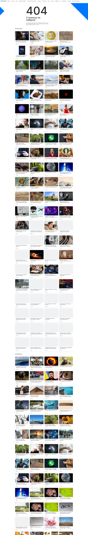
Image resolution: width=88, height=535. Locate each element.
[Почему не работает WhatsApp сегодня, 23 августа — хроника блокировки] (51, 140)
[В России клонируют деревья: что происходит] (37, 155)
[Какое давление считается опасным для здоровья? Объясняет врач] (22, 480)
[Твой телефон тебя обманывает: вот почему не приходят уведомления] (51, 228)
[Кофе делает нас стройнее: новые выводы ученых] (22, 125)
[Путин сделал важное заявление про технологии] (66, 344)
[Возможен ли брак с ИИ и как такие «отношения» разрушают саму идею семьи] (51, 242)
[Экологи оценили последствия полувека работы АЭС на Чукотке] (51, 67)
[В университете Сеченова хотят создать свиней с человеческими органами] (37, 228)
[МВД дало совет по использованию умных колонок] (66, 257)
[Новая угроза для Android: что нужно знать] (66, 271)
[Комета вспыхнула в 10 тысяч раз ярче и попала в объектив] (66, 373)
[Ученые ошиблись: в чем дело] (51, 169)
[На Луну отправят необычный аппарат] (22, 242)
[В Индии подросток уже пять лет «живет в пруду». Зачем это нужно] (37, 465)
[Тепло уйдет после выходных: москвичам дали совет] (66, 315)
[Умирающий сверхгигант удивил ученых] (37, 480)
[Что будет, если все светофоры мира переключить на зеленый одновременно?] (22, 286)
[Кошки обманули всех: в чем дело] (66, 82)
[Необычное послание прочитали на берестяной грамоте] (66, 465)
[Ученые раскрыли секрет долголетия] (37, 52)
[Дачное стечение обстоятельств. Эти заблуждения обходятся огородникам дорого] (37, 198)
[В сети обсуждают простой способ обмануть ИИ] (37, 301)
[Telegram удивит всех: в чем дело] (51, 125)
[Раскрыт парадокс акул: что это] (51, 465)
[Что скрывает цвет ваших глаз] (66, 436)
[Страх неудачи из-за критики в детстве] (51, 301)
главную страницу (36, 24)
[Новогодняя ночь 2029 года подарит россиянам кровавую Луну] (66, 96)
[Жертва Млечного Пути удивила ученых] (37, 125)
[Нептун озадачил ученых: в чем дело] (22, 111)
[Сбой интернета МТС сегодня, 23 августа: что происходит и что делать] (66, 140)
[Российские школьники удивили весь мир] (66, 495)
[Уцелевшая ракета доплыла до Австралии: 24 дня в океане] (22, 422)
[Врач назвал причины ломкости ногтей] (51, 257)
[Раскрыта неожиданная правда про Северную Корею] (22, 465)
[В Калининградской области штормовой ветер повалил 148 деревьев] (51, 330)
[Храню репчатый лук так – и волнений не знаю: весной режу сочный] (22, 257)
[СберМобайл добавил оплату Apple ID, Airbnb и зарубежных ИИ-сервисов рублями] (51, 344)
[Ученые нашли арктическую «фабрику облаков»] (37, 359)
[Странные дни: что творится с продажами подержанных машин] (37, 330)
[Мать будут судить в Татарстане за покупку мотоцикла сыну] (37, 436)
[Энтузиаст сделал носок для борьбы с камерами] (22, 96)
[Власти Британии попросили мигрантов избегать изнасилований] (51, 111)
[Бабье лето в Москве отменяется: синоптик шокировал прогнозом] (37, 111)
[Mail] (1, 1)
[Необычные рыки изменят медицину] (37, 169)
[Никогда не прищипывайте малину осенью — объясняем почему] (51, 480)
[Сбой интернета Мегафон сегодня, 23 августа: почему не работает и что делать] (22, 155)
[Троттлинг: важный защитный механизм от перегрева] (22, 359)
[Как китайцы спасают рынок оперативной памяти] (66, 286)
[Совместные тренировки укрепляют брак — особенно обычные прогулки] (66, 242)
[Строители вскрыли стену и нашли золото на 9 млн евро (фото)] (22, 301)
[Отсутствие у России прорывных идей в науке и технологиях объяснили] (51, 495)
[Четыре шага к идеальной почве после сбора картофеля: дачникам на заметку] (22, 169)
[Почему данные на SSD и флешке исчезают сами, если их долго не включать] (66, 184)
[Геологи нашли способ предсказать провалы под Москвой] (22, 140)
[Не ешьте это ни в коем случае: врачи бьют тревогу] (51, 38)
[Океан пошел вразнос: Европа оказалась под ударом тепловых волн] (66, 451)
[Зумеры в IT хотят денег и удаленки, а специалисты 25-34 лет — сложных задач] (51, 213)
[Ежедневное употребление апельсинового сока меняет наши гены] (66, 480)
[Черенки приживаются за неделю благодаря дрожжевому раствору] (37, 140)
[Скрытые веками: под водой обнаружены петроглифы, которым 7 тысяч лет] (22, 315)
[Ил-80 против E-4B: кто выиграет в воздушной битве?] (37, 213)
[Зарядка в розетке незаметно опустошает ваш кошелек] (22, 451)
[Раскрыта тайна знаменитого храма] (51, 198)
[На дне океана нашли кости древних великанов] (22, 67)
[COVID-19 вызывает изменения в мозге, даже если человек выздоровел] (37, 242)
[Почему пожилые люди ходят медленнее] (51, 451)
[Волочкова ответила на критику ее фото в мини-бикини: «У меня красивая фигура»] (51, 155)
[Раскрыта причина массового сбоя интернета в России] (22, 344)
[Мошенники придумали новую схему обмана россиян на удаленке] (37, 67)
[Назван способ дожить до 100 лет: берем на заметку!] (37, 271)
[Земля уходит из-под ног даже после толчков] (66, 301)
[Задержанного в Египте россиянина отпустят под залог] (22, 373)
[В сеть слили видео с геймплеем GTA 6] (51, 286)
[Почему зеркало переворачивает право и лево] (37, 388)
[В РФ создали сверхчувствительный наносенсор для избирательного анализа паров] (51, 359)
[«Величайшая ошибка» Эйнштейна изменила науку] (66, 198)
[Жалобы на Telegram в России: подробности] (22, 388)
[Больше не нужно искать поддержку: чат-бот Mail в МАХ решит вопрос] (51, 388)
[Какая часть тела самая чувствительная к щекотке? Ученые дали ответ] (66, 388)
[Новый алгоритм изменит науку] (37, 373)
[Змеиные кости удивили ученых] (51, 184)
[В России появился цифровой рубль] (22, 213)
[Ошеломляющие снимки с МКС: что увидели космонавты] (22, 52)
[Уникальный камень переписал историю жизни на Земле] (51, 52)
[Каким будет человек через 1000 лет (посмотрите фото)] (66, 125)
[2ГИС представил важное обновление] (51, 315)
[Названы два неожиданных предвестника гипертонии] (66, 67)
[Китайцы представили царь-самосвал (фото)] (66, 52)
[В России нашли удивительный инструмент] (22, 403)
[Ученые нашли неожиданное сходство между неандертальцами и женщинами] (22, 228)
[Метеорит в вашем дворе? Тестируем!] (22, 184)
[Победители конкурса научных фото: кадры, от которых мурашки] (37, 315)
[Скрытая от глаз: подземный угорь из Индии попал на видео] (22, 198)
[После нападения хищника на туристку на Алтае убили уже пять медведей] (22, 436)
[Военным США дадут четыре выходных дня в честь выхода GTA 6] (66, 213)
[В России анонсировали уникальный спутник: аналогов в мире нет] (51, 271)
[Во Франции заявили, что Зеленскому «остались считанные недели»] (51, 436)
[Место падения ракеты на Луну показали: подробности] (37, 286)
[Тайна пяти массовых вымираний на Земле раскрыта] (51, 422)
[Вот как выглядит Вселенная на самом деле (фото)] (51, 373)
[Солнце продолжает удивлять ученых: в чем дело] (22, 271)
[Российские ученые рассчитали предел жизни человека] (37, 495)
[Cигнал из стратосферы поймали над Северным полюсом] (51, 82)
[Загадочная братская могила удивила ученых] (51, 96)
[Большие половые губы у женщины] (37, 38)
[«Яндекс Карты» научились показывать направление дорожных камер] (66, 228)
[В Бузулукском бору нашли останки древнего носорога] (22, 330)
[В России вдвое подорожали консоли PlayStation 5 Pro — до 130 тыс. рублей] (66, 169)
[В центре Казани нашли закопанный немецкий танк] (22, 495)
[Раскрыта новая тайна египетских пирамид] (37, 451)
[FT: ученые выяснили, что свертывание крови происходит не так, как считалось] (22, 82)
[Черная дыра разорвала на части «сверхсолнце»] (37, 257)
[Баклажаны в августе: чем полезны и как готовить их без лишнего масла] (37, 96)
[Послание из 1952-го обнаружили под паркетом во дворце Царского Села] (66, 38)
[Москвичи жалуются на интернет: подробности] (37, 184)
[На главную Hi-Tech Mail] (4, 1)
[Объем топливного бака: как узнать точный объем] (66, 403)
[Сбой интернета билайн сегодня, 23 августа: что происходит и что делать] (37, 82)
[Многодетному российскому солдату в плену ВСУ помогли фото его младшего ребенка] (37, 422)
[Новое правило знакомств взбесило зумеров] (66, 111)
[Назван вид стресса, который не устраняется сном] (66, 359)
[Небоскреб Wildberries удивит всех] (37, 403)
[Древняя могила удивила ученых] (66, 422)
